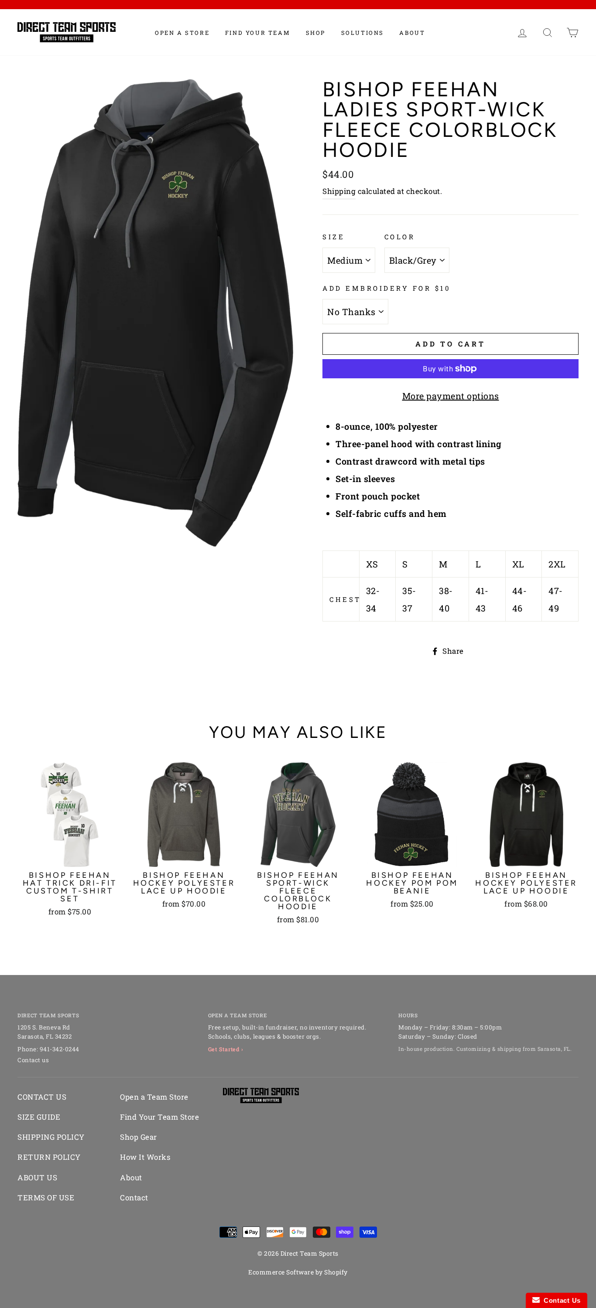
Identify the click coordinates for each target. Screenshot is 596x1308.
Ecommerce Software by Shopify (298, 1272)
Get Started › (225, 1049)
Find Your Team (257, 33)
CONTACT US (41, 1097)
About (412, 33)
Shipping (339, 191)
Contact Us (560, 1300)
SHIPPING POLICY (51, 1137)
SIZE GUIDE (38, 1117)
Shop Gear (138, 1137)
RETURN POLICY (49, 1157)
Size (333, 236)
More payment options (450, 395)
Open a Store (182, 33)
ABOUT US (37, 1177)
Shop (315, 33)
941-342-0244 (59, 1049)
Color (399, 236)
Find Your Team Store (159, 1117)
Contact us (33, 1060)
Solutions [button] (362, 33)
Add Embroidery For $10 (386, 288)
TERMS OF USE (45, 1197)
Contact (134, 1197)
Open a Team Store (154, 1097)
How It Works (145, 1157)
